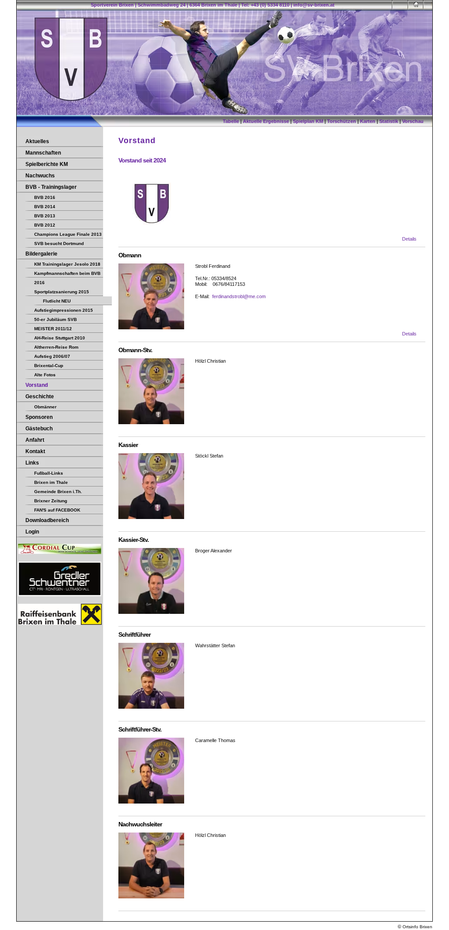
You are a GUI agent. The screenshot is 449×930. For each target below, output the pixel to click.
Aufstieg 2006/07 (52, 356)
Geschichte (39, 396)
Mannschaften (43, 153)
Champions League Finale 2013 (68, 234)
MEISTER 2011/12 (53, 328)
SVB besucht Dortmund (59, 243)
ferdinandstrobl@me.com (239, 296)
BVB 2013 (44, 215)
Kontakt (35, 451)
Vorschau (413, 121)
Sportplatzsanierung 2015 (61, 291)
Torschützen (341, 121)
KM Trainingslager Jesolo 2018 (67, 264)
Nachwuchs (40, 176)
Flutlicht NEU (57, 301)
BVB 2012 (44, 225)
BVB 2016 (44, 197)
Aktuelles (37, 141)
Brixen (426, 926)
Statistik (388, 121)
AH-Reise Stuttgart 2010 (59, 337)
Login (32, 532)
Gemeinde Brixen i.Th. (58, 491)
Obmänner (45, 406)
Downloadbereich (47, 520)
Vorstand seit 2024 (142, 160)
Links (32, 463)
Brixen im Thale (51, 482)
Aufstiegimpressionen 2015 (63, 310)
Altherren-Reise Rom (56, 347)
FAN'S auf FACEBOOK (57, 510)
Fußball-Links (48, 473)
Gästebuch (39, 428)
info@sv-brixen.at (314, 4)
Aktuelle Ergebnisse (266, 121)
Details (409, 239)
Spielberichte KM (46, 164)
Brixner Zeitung (50, 500)
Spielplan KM (308, 121)
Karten (367, 121)
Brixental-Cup (48, 365)
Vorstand (36, 385)
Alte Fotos (45, 374)
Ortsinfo (410, 926)
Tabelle (231, 121)
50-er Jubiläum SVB (55, 319)
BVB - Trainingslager (51, 187)
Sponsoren (39, 417)
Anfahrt (34, 440)
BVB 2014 (44, 206)
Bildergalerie (41, 254)
